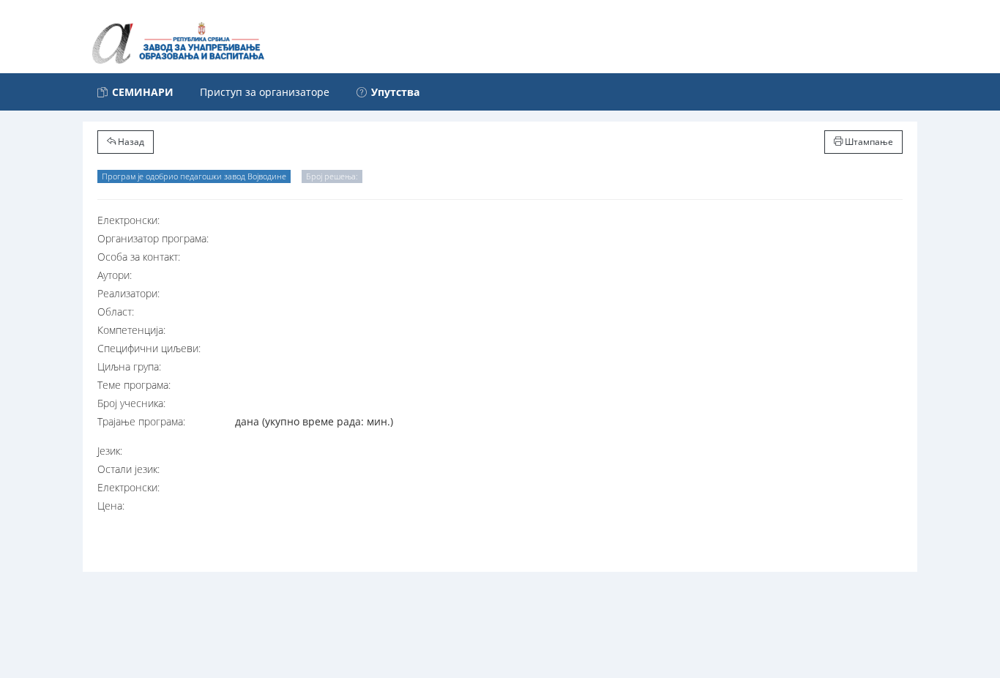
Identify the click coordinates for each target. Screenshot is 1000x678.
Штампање (868, 141)
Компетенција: (131, 330)
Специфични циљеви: (149, 348)
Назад (130, 141)
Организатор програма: (153, 238)
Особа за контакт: (138, 257)
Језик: (109, 451)
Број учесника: (131, 403)
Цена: (110, 506)
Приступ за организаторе (264, 92)
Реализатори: (128, 293)
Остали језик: (128, 469)
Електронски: (128, 220)
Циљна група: (129, 366)
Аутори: (114, 275)
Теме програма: (134, 385)
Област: (115, 311)
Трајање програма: (141, 421)
